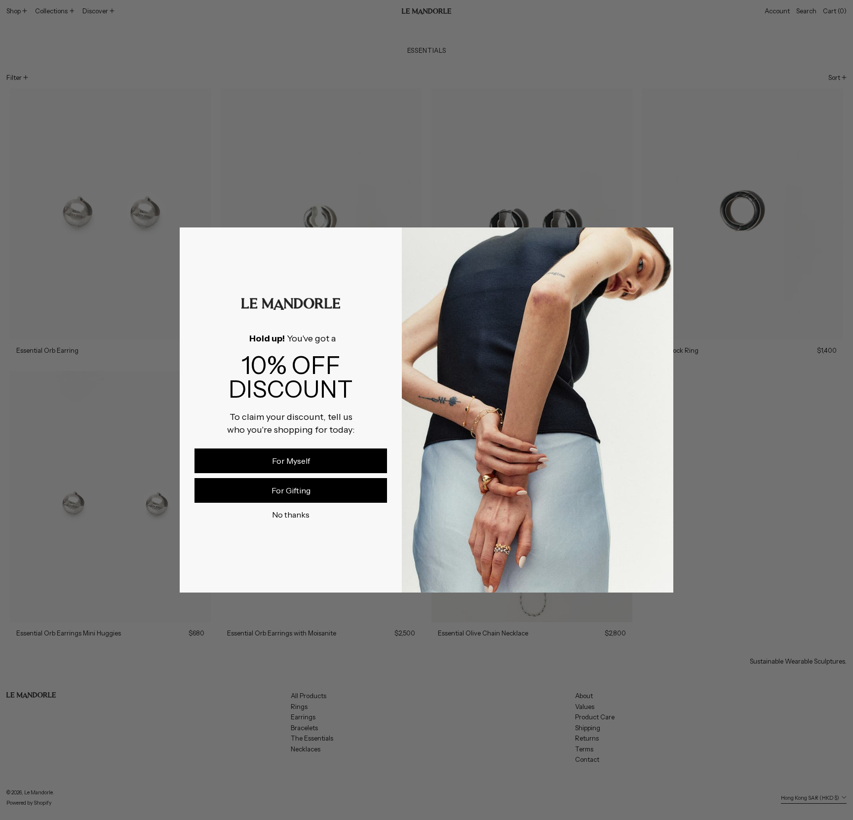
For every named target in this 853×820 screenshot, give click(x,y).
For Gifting (290, 490)
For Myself (291, 461)
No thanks (291, 515)
